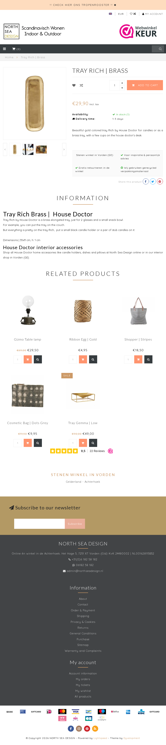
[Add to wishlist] (74, 85)
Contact (83, 604)
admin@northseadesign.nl (85, 571)
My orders (83, 679)
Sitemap (83, 645)
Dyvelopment (131, 738)
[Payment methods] (10, 712)
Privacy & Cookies (83, 621)
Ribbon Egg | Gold (83, 339)
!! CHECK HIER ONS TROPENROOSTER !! (81, 4)
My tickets (83, 685)
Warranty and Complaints (83, 650)
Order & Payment (83, 610)
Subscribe (75, 523)
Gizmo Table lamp (27, 339)
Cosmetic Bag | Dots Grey (27, 423)
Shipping (83, 616)
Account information (83, 673)
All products (83, 696)
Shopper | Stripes (138, 339)
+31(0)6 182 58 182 (84, 559)
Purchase (83, 639)
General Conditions (83, 633)
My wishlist (83, 690)
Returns (83, 627)
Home (9, 57)
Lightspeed (100, 738)
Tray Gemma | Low (83, 423)
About (83, 598)
